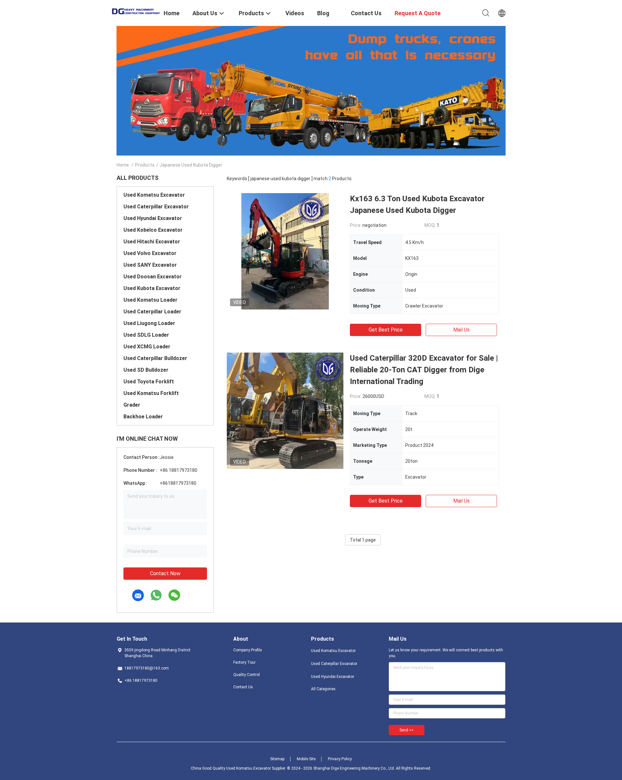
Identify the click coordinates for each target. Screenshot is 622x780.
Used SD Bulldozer (145, 370)
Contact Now (165, 573)
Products (145, 165)
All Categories (323, 689)
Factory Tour (244, 662)
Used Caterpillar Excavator (156, 207)
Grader (131, 405)
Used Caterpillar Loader (152, 312)
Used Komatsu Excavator (154, 195)
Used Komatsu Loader (150, 300)
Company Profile (247, 650)
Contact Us (243, 687)
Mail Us (461, 330)
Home (123, 165)
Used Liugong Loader (149, 323)
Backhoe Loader (143, 416)
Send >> (406, 730)
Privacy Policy (340, 759)
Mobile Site (306, 759)
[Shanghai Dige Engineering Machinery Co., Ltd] (136, 10)
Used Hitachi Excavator (151, 242)
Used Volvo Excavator (150, 253)
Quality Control (246, 674)
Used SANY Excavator (150, 265)
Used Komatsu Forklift (151, 393)
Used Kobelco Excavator (153, 230)
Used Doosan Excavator (152, 277)
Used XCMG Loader (146, 346)
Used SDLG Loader (146, 335)
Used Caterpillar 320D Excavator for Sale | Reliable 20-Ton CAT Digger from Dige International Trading (424, 370)
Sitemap (277, 759)
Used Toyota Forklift (148, 381)
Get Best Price (386, 330)
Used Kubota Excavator (151, 288)
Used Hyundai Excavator (152, 218)
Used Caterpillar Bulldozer (155, 358)
